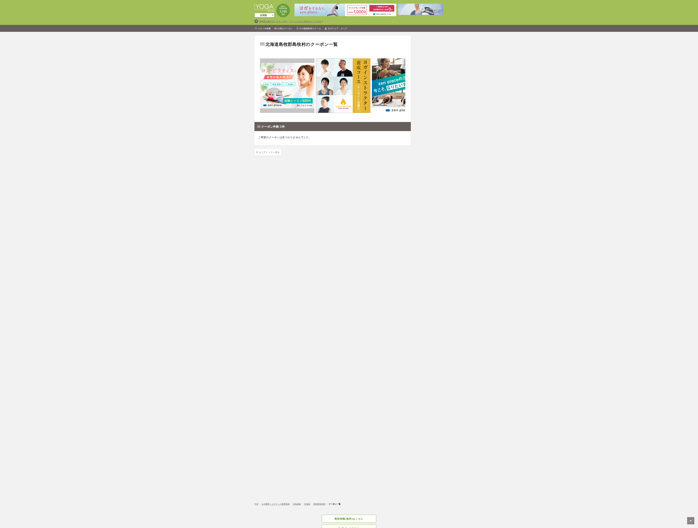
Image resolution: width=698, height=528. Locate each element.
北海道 (307, 504)
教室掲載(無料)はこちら (349, 518)
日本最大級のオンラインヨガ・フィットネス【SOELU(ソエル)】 (290, 21)
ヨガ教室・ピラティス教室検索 (276, 504)
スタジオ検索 (264, 28)
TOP (256, 504)
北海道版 (297, 504)
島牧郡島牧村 (319, 504)
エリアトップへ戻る (269, 152)
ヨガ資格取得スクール (310, 28)
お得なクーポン (285, 28)
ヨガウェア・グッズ (337, 28)
